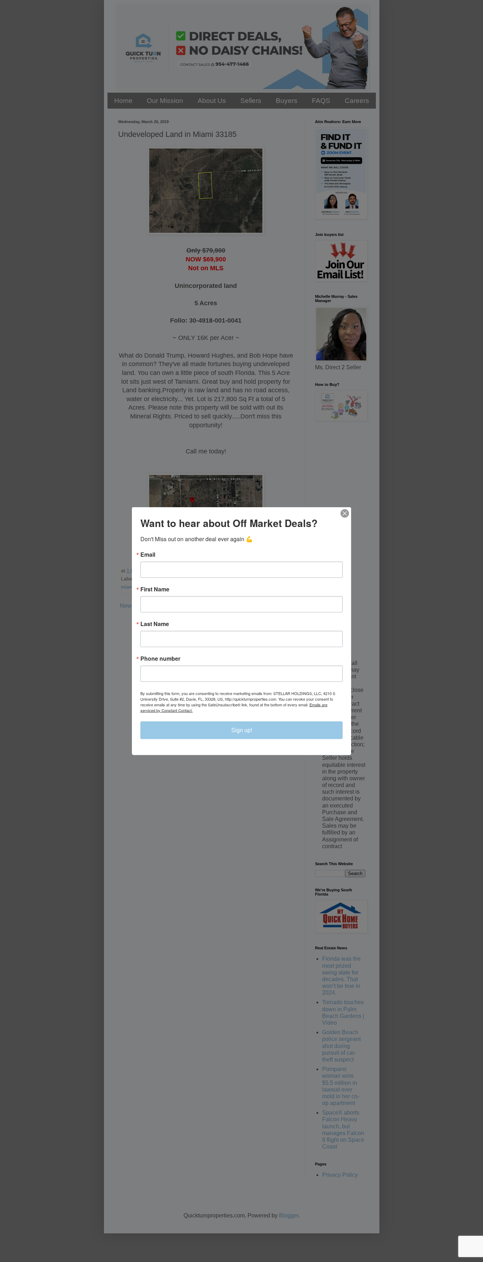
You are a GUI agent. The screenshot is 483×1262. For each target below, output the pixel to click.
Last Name (154, 624)
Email (147, 554)
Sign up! (241, 730)
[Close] (345, 513)
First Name (154, 589)
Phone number (160, 658)
